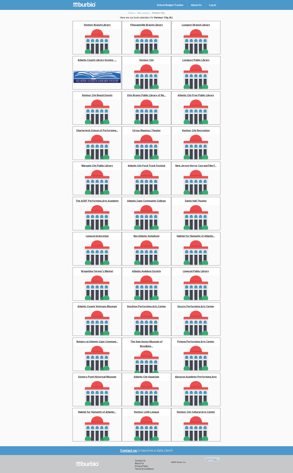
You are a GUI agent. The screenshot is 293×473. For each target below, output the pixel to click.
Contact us (129, 450)
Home (131, 13)
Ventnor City (158, 13)
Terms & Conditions (144, 469)
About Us (139, 463)
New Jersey (143, 13)
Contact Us (140, 460)
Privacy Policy (141, 466)
